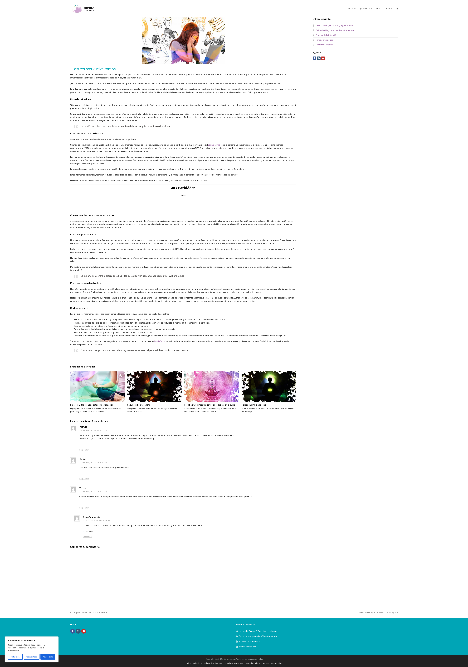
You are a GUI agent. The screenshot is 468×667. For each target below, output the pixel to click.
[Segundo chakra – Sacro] (154, 386)
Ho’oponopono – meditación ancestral (89, 612)
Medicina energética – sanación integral (377, 612)
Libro (257, 663)
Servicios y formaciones (234, 663)
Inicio (189, 663)
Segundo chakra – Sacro (138, 404)
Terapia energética (324, 40)
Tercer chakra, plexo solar (254, 404)
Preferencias (15, 657)
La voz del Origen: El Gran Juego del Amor (335, 25)
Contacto (265, 663)
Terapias (250, 663)
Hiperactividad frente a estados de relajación (91, 404)
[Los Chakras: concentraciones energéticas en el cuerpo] (211, 386)
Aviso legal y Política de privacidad (207, 663)
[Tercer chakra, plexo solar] (269, 386)
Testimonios (276, 663)
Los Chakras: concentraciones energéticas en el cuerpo (210, 404)
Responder (84, 450)
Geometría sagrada (324, 44)
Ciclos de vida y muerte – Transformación (335, 30)
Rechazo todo (31, 657)
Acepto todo (48, 657)
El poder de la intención (326, 35)
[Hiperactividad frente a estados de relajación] (97, 386)
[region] (31, 649)
